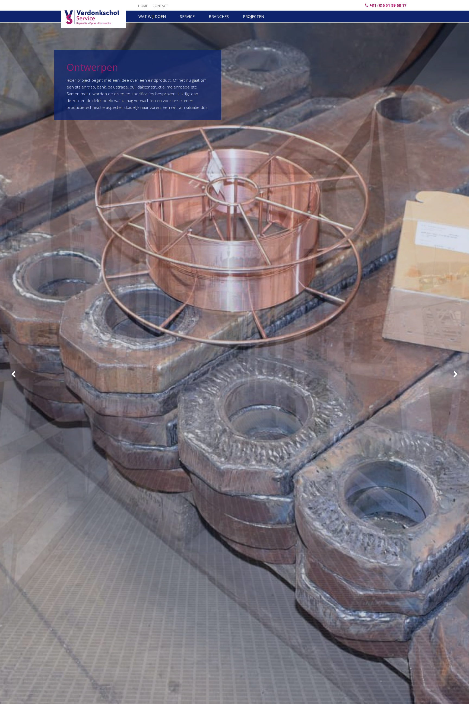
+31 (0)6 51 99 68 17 (387, 5)
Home (143, 6)
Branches (219, 16)
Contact (160, 6)
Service (187, 16)
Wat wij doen (152, 16)
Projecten (253, 16)
